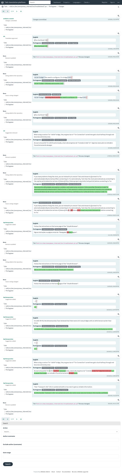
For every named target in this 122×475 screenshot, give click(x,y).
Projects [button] (66, 2)
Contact (58, 472)
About (53, 472)
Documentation (66, 472)
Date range (7, 453)
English (35, 37)
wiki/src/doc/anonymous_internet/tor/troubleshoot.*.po (28, 6)
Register (104, 2)
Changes (61, 6)
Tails (5, 6)
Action (5, 428)
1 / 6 (12, 11)
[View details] (118, 15)
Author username (9, 436)
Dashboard (57, 2)
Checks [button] (86, 2)
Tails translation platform (15, 2)
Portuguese (52, 6)
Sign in (112, 2)
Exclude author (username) (12, 444)
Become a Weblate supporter (80, 472)
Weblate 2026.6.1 (45, 472)
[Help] (118, 2)
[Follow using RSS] (119, 7)
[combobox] (40, 2)
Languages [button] (76, 2)
